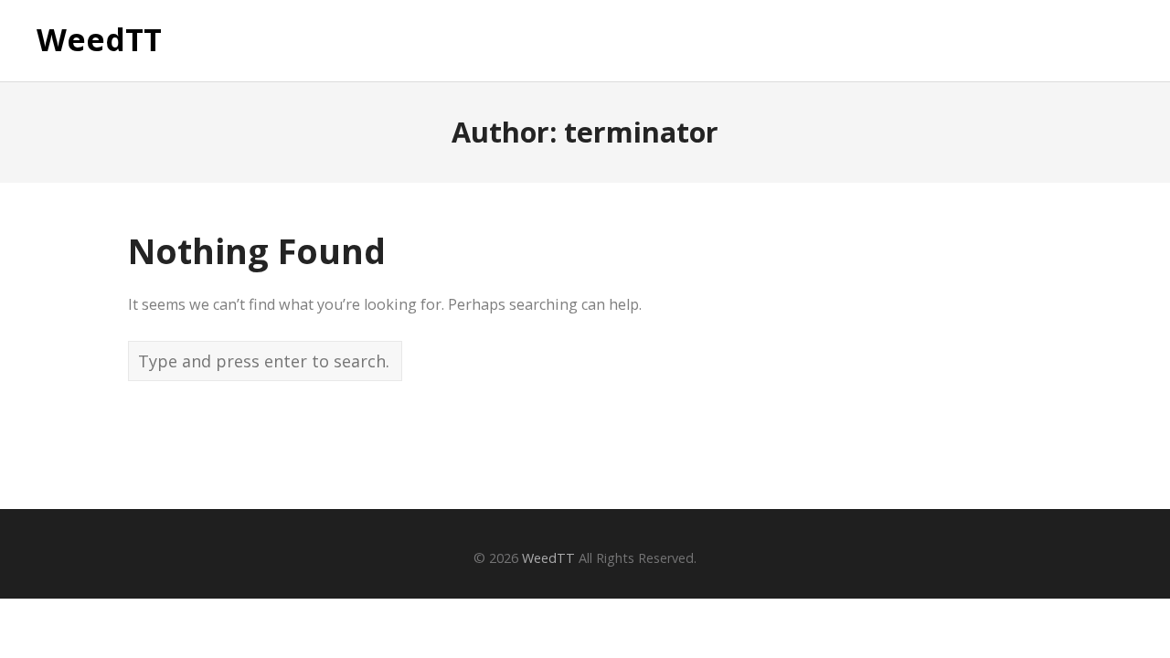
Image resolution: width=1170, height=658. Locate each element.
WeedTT (99, 40)
